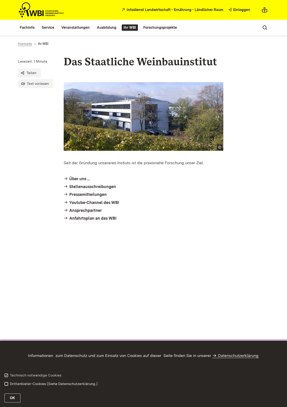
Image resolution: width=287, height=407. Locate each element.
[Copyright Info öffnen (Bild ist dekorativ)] (219, 147)
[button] (29, 72)
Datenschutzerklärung (238, 355)
